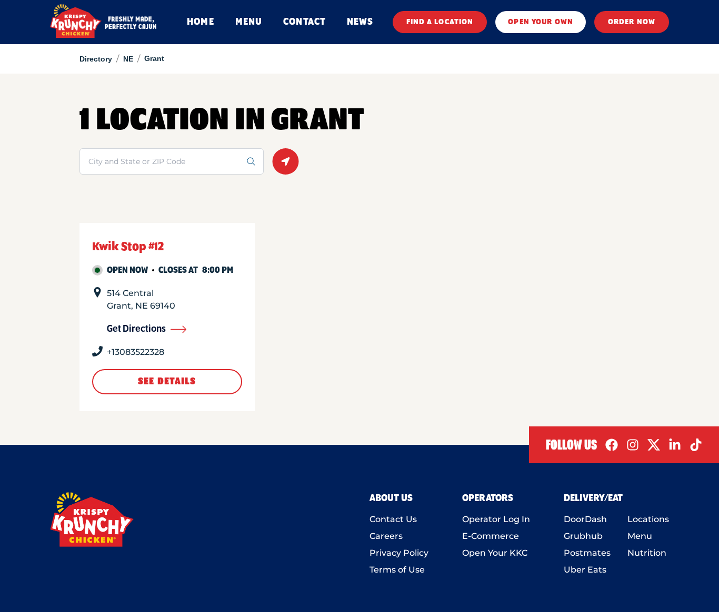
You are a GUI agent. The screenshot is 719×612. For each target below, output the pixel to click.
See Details (167, 381)
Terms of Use (397, 570)
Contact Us (393, 519)
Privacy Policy (399, 553)
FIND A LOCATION (440, 22)
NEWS (360, 22)
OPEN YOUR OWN (540, 22)
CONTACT (304, 22)
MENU (248, 22)
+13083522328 (135, 352)
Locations (648, 519)
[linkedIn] (674, 444)
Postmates (587, 553)
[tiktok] (696, 444)
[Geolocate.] (285, 161)
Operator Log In (496, 519)
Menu (639, 536)
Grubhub (583, 536)
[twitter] (653, 444)
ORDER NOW (631, 22)
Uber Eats (585, 570)
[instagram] (632, 444)
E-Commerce (490, 536)
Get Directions (136, 329)
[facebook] (611, 444)
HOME (200, 22)
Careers (386, 536)
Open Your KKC (494, 553)
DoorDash (585, 519)
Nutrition (646, 553)
